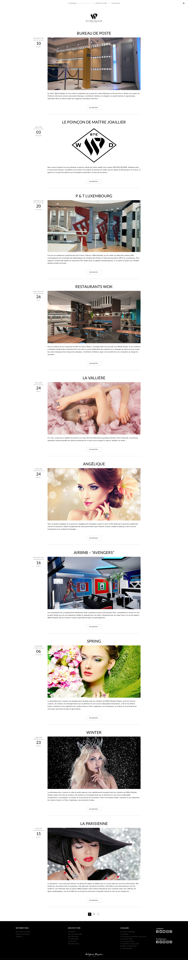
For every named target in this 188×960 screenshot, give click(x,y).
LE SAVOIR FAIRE (126, 939)
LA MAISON (72, 3)
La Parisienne (94, 823)
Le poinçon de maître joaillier (94, 122)
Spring (94, 641)
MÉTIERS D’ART (73, 943)
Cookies (19, 936)
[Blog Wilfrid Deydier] (94, 8)
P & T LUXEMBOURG (94, 196)
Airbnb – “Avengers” (94, 552)
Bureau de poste (94, 33)
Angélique (94, 463)
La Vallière (94, 377)
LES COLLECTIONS (127, 941)
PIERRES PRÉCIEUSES (128, 946)
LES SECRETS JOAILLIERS (129, 943)
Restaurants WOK (94, 286)
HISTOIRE (71, 931)
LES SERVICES (73, 939)
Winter (94, 732)
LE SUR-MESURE (126, 948)
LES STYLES (72, 941)
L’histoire (124, 934)
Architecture (101, 3)
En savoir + (94, 107)
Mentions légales (23, 931)
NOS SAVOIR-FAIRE (75, 934)
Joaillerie (115, 3)
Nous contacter (22, 934)
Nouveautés (86, 3)
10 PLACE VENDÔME (127, 931)
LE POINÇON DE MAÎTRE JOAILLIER (133, 936)
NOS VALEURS (73, 936)
